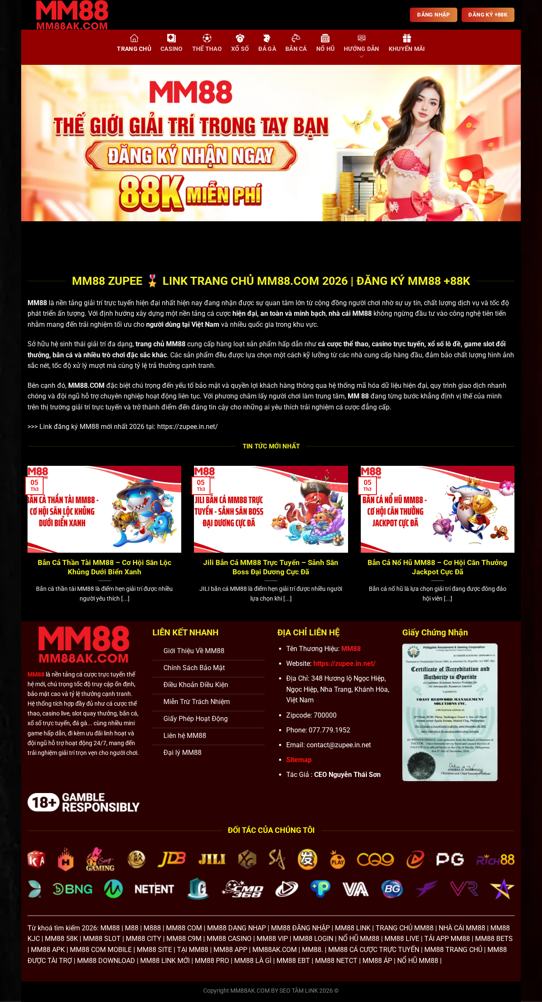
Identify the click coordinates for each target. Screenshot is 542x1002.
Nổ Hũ (325, 49)
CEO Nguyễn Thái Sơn (347, 775)
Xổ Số (240, 49)
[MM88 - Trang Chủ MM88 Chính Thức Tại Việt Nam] (78, 15)
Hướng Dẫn (361, 49)
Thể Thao (207, 49)
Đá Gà (267, 49)
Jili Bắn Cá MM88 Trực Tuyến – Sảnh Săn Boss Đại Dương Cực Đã (270, 567)
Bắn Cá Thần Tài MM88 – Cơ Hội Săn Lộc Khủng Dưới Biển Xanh (104, 567)
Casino (171, 49)
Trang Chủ (134, 49)
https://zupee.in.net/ (187, 427)
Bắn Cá (296, 49)
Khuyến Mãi (407, 49)
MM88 (37, 303)
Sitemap (299, 760)
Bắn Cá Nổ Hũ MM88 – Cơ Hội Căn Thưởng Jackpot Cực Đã (437, 567)
